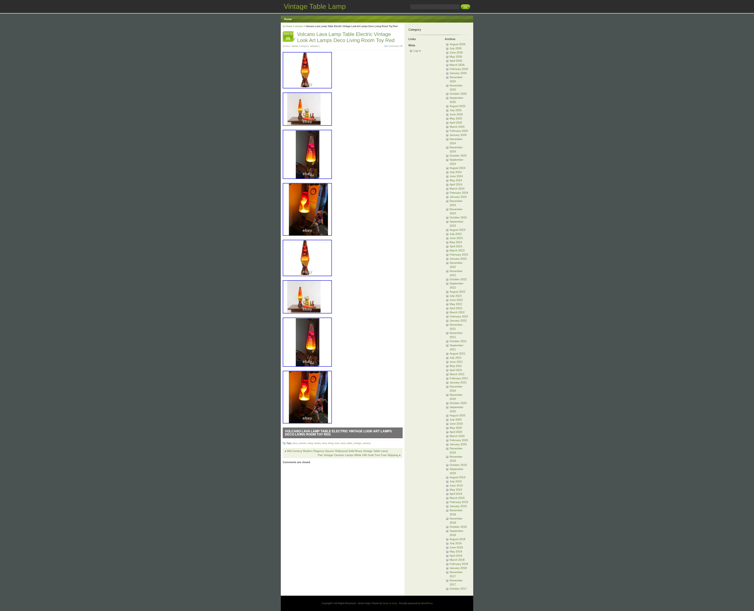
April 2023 (456, 246)
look (337, 443)
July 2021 (456, 357)
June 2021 (456, 361)
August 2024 (457, 167)
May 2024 (456, 180)
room (343, 443)
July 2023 (456, 233)
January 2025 (458, 134)
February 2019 (459, 502)
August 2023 (457, 229)
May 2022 (456, 304)
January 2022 (458, 320)
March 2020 (457, 436)
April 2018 (456, 555)
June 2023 (456, 238)
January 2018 (458, 568)
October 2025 (458, 93)
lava (324, 443)
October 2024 (458, 155)
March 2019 (457, 497)
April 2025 (456, 122)
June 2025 (456, 114)
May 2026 (456, 56)
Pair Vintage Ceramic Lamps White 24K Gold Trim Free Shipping (358, 455)
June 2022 (456, 299)
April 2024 (456, 184)
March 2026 (457, 64)
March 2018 (457, 559)
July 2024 (456, 172)
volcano (299, 26)
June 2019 (456, 485)
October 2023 (458, 217)
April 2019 (456, 493)
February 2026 (459, 69)
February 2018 (459, 563)
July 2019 (456, 481)
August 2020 (457, 415)
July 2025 (456, 110)
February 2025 (459, 130)
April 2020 (456, 431)
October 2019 (458, 464)
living (330, 443)
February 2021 (459, 378)
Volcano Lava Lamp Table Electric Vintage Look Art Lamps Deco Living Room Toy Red (338, 433)
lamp (310, 443)
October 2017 (458, 588)
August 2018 (457, 539)
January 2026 (458, 73)
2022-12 (288, 36)
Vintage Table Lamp (315, 6)
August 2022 (457, 291)
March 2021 (457, 374)
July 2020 (456, 419)
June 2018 (456, 547)
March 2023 (457, 250)
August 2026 (457, 44)
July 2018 (456, 543)
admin (295, 46)
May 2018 (456, 551)
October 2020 (458, 403)
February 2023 (459, 254)
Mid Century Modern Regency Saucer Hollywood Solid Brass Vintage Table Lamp (337, 451)
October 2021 (458, 341)
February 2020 (459, 440)
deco (295, 443)
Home (288, 19)
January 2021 (458, 382)
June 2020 (456, 423)
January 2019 (458, 506)
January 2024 (458, 196)
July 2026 (456, 48)
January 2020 (458, 444)
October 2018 (458, 526)
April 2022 (456, 308)
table (349, 443)
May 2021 (456, 365)
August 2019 (457, 477)
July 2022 (456, 295)
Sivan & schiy (390, 603)
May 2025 (456, 118)
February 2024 (459, 192)
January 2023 (458, 258)
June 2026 (456, 52)
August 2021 (457, 353)
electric (303, 443)
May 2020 (456, 427)
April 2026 (456, 60)
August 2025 (457, 106)
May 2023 (456, 242)
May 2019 (456, 489)
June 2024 (456, 176)
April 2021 (456, 370)
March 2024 (457, 188)
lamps (317, 443)
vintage (357, 443)
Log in (417, 50)
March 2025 (457, 126)
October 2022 (458, 279)
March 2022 (457, 312)
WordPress (427, 603)
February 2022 (459, 316)
